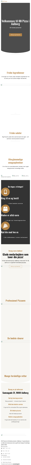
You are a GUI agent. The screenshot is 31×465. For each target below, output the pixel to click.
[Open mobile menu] (29, 1)
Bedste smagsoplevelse (15, 417)
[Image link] (13, 437)
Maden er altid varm (10, 215)
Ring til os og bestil (10, 198)
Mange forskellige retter (15, 376)
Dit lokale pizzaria (15, 410)
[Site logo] (4, 1)
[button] (3, 176)
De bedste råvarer (15, 338)
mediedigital (16, 464)
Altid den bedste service (15, 404)
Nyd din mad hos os (9, 232)
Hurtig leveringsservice (15, 398)
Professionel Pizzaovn (15, 300)
